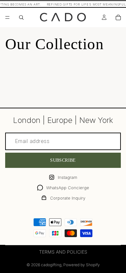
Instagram (67, 177)
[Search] (21, 17)
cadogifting (51, 264)
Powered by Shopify (81, 264)
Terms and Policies (63, 252)
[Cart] (118, 17)
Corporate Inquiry (67, 198)
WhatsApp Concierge (67, 187)
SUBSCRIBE (63, 160)
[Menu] (7, 17)
